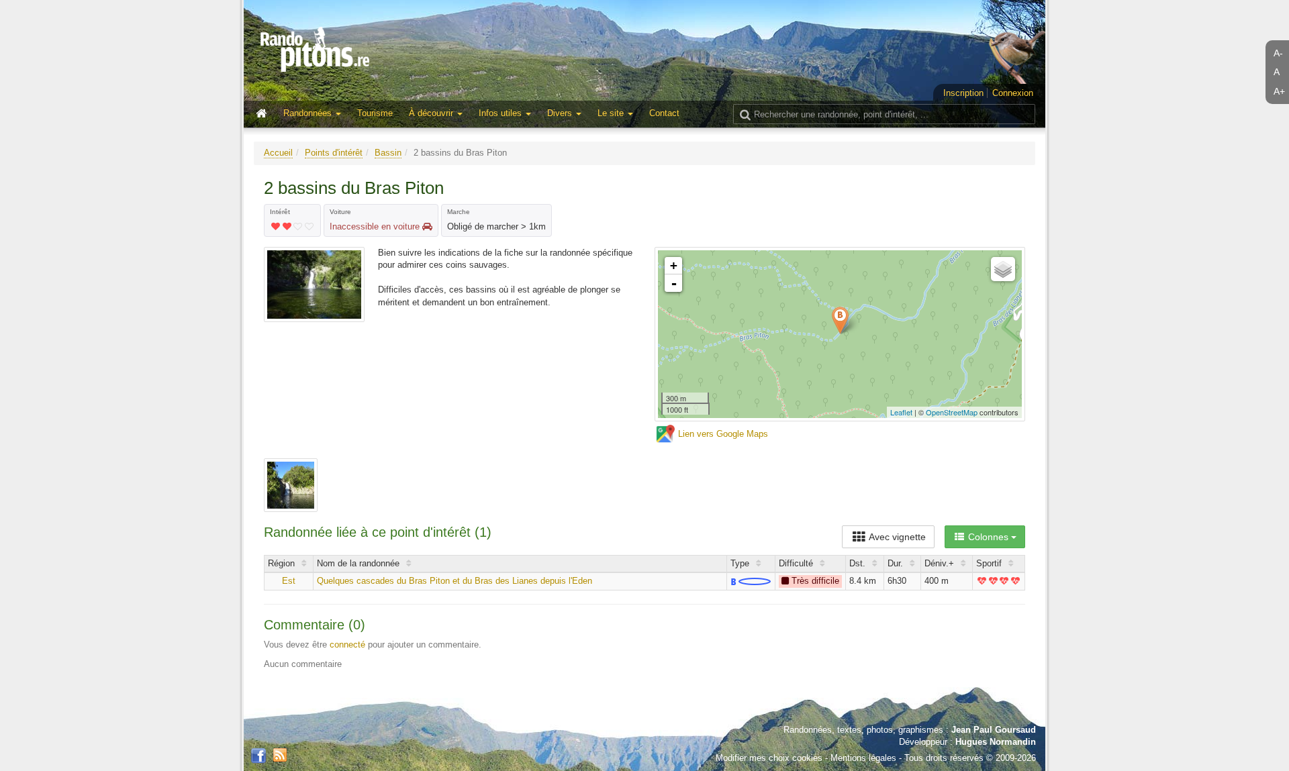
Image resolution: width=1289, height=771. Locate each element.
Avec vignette (896, 536)
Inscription (963, 93)
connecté (347, 644)
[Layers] (1003, 269)
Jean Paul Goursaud (993, 730)
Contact (664, 113)
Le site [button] (612, 113)
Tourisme (375, 113)
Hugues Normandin (995, 742)
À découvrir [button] (432, 113)
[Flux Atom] (280, 755)
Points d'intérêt (334, 153)
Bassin (388, 153)
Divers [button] (561, 113)
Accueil (278, 153)
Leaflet (901, 412)
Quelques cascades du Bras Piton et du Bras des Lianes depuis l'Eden (454, 581)
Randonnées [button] (308, 113)
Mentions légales (863, 758)
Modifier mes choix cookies (769, 758)
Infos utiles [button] (501, 113)
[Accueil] (264, 114)
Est (288, 581)
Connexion (1012, 93)
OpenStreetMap (951, 412)
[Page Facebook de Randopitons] (258, 756)
